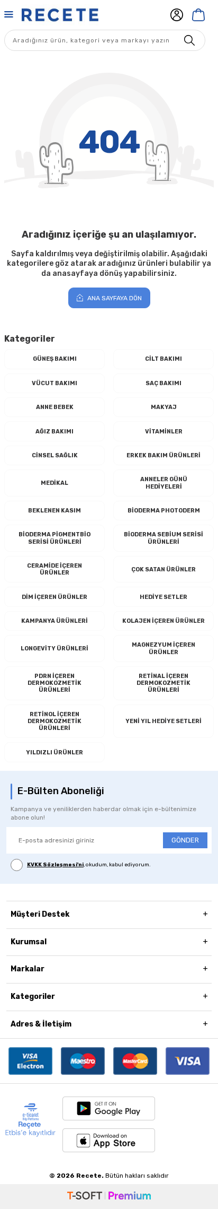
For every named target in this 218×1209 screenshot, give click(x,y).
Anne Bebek (55, 407)
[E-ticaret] (109, 1196)
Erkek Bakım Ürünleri (163, 455)
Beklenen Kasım (54, 510)
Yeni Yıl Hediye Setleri (163, 721)
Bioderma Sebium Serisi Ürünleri (163, 538)
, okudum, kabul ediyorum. (89, 865)
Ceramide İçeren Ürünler (54, 569)
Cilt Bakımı (163, 358)
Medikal (54, 483)
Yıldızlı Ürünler (54, 752)
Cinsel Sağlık (55, 455)
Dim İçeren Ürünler (54, 597)
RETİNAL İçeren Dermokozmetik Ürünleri (163, 683)
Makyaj (164, 407)
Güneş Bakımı (55, 358)
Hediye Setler (163, 597)
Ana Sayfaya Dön (114, 298)
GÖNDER (185, 840)
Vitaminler (164, 431)
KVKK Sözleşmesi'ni (55, 865)
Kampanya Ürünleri (54, 620)
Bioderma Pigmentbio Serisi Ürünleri (54, 538)
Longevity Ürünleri (54, 648)
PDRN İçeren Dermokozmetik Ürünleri (54, 683)
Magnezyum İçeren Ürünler (163, 648)
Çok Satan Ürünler (163, 569)
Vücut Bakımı (54, 383)
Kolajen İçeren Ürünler (163, 620)
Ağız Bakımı (54, 431)
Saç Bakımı (163, 383)
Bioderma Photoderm (164, 510)
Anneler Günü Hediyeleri (163, 483)
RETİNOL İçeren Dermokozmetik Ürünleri (54, 721)
